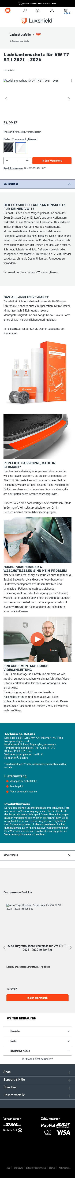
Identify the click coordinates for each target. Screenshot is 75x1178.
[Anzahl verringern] (7, 160)
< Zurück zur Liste (19, 41)
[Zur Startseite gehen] (37, 20)
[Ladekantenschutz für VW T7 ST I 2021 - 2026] (37, 98)
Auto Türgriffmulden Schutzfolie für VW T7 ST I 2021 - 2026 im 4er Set (37, 948)
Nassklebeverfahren (15, 697)
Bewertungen (10, 855)
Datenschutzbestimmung (36, 1168)
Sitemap (52, 1168)
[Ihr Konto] (52, 10)
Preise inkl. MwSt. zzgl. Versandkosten (22, 131)
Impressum (18, 1168)
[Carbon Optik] (8, 147)
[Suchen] (25, 10)
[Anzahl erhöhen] (27, 160)
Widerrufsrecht (64, 1168)
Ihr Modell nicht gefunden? (37, 1059)
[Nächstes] (69, 98)
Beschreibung (10, 184)
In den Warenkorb (52, 160)
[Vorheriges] (6, 98)
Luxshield (8, 70)
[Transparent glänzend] (20, 147)
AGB (8, 1168)
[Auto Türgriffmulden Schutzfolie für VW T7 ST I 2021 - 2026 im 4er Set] (37, 919)
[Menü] (7, 10)
